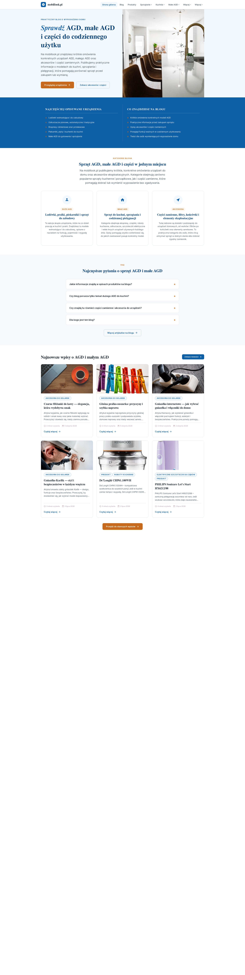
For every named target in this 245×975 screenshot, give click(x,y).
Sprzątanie (145, 4)
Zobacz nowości (191, 357)
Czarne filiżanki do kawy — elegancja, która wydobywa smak (67, 406)
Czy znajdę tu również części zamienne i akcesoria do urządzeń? (105, 308)
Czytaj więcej (50, 431)
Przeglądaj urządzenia (55, 85)
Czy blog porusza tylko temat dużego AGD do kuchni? (99, 296)
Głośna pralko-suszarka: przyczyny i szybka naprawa (121, 406)
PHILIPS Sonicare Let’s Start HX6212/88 (173, 486)
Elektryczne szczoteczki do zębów (176, 475)
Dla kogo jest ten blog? (82, 319)
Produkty (132, 4)
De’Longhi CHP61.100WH (115, 480)
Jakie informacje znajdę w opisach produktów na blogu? (100, 284)
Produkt (106, 475)
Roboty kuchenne (123, 475)
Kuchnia (159, 4)
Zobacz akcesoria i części (93, 85)
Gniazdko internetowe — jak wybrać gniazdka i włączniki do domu (176, 406)
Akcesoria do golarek (57, 398)
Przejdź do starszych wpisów (120, 526)
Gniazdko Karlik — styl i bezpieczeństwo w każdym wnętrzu (64, 482)
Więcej (186, 4)
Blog (122, 4)
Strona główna (109, 4)
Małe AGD (173, 4)
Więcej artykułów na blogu (120, 333)
